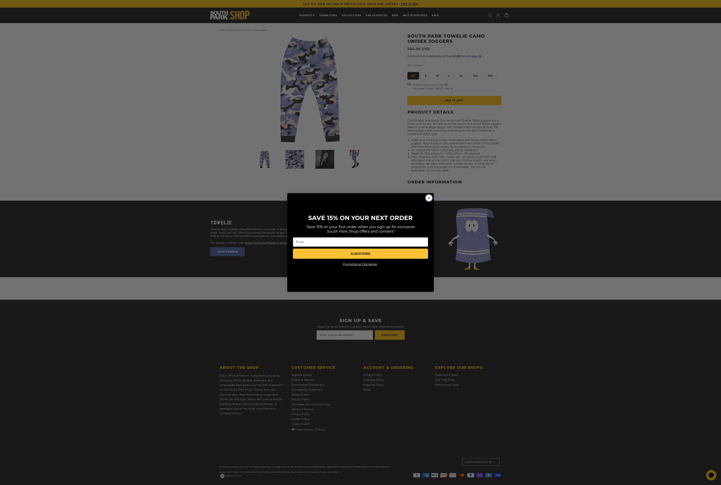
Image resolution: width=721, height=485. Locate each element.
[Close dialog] (429, 198)
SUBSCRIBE (360, 254)
